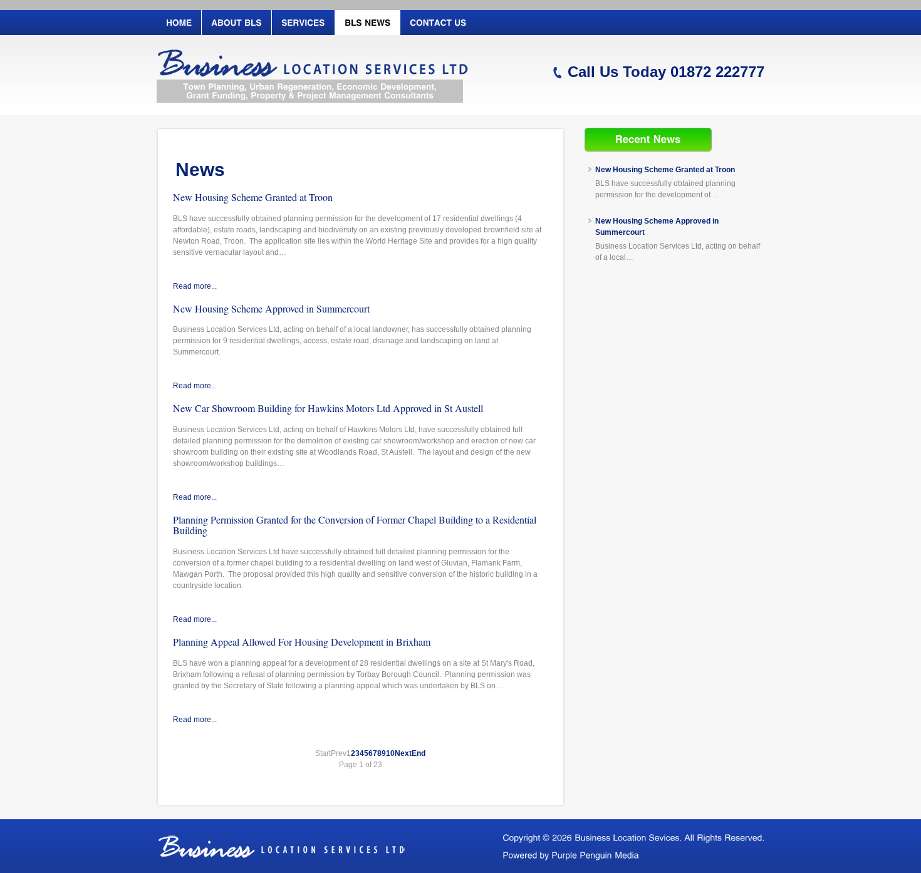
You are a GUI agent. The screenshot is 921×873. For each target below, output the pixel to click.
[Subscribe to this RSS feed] (541, 149)
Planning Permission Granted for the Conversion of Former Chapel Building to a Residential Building (354, 525)
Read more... (195, 286)
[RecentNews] (648, 138)
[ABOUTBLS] (236, 22)
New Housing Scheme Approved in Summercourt (271, 308)
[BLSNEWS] (367, 22)
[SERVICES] (303, 22)
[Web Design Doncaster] (595, 854)
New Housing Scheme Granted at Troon (253, 197)
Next (403, 753)
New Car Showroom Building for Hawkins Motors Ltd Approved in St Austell (328, 408)
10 (390, 753)
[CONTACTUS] (438, 22)
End (418, 753)
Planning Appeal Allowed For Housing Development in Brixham (301, 641)
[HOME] (179, 22)
